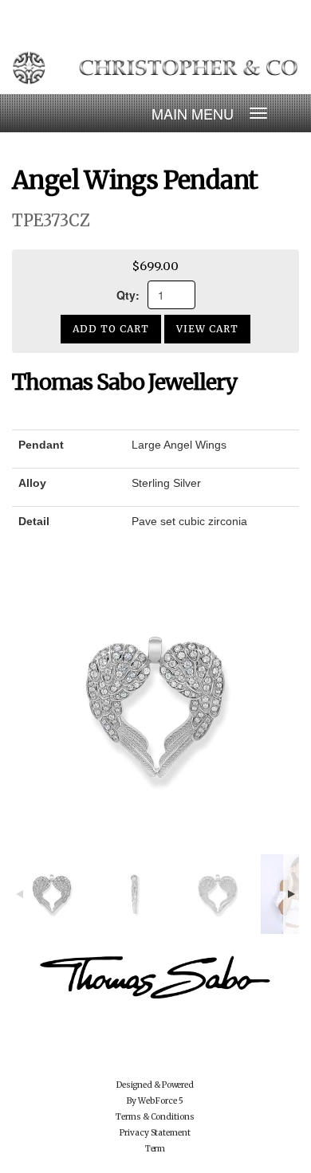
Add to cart (111, 329)
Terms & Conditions (155, 1117)
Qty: (128, 295)
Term (155, 1149)
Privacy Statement (155, 1133)
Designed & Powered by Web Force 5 (155, 1093)
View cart (207, 329)
